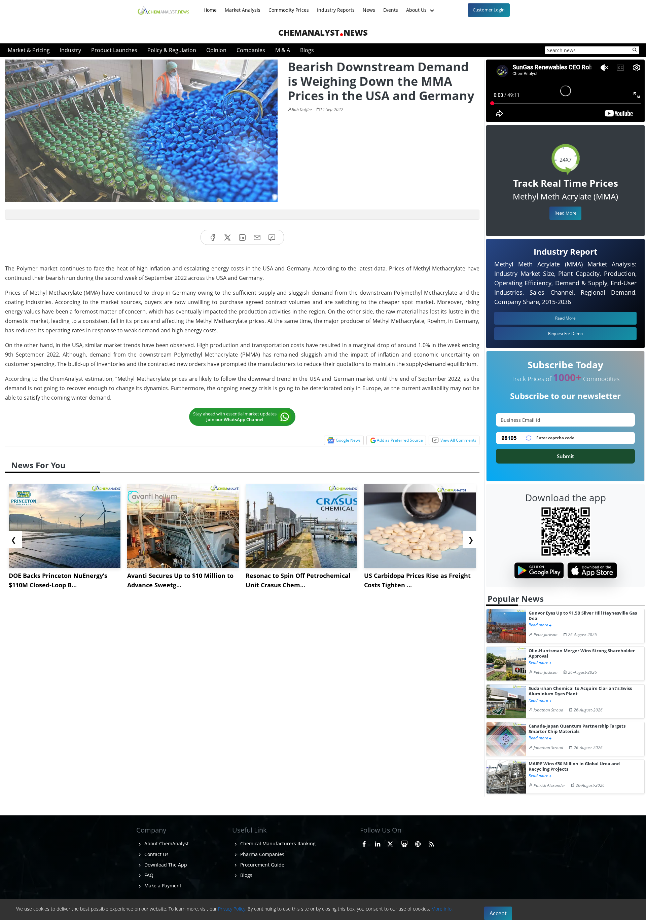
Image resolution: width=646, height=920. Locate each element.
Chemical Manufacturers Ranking (277, 843)
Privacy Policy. (232, 909)
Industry (70, 50)
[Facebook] (212, 237)
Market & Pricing (29, 50)
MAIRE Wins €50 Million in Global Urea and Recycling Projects (574, 766)
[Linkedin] (242, 237)
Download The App (165, 864)
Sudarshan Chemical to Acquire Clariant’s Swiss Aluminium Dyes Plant (580, 691)
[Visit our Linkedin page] (377, 843)
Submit (565, 456)
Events (390, 6)
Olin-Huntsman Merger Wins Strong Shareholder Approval (582, 653)
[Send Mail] (257, 237)
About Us (417, 6)
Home (210, 6)
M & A (282, 50)
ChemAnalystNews (323, 32)
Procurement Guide (261, 864)
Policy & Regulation (171, 50)
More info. (442, 909)
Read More (565, 213)
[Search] (635, 50)
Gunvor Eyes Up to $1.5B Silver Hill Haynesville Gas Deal (583, 616)
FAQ (148, 875)
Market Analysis (242, 6)
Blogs (307, 50)
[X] (227, 237)
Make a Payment (162, 885)
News (369, 6)
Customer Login (489, 10)
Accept (498, 913)
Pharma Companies (261, 854)
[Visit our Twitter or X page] (390, 843)
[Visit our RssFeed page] (431, 843)
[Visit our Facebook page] (364, 843)
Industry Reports (336, 6)
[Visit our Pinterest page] (418, 843)
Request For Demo (565, 333)
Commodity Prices (288, 6)
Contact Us (156, 854)
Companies (251, 50)
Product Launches (114, 50)
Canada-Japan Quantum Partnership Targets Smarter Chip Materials (577, 729)
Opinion (216, 50)
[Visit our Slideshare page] (404, 843)
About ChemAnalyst (166, 843)
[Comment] (271, 237)
